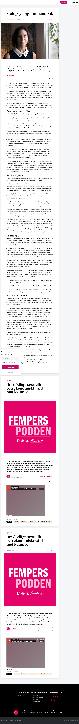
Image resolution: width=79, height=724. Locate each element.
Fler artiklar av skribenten (45, 476)
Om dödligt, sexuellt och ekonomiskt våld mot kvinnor (24, 388)
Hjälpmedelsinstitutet (15, 302)
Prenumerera (64, 2)
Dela (50, 78)
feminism (17, 521)
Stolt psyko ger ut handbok (29, 14)
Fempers (13, 476)
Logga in (73, 2)
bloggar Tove (21, 114)
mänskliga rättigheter (46, 521)
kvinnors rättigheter (34, 521)
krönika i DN (27, 153)
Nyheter (9, 380)
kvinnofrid (24, 521)
